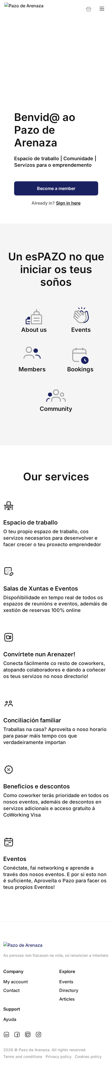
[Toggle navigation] (102, 9)
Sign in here (68, 203)
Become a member (56, 188)
